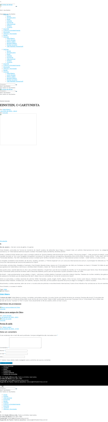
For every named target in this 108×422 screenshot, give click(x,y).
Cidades (9, 21)
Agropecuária (11, 17)
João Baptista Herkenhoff (15, 46)
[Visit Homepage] (6, 4)
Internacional (11, 24)
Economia (10, 22)
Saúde (5, 35)
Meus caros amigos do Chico (11, 312)
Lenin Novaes (11, 40)
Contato (5, 367)
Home (2, 101)
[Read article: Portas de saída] (54, 319)
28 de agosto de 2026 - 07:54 (9, 329)
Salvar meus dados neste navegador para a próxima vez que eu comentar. (26, 360)
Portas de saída (6, 324)
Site (1, 357)
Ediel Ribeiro (11, 38)
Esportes (6, 29)
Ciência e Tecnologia (10, 33)
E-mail (2, 353)
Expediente (7, 371)
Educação (6, 32)
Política (9, 25)
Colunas (6, 37)
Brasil (8, 19)
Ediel (5, 289)
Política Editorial (8, 372)
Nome (2, 350)
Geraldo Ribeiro (12, 43)
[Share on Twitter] (0, 244)
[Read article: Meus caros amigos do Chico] (54, 307)
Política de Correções (10, 374)
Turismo (9, 27)
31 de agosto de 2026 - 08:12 (9, 317)
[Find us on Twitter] (0, 2)
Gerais (9, 16)
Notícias (6, 14)
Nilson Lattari (11, 41)
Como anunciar (8, 366)
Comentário (4, 347)
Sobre (5, 369)
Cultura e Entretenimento (11, 30)
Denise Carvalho (12, 45)
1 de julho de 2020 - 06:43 (8, 111)
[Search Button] (16, 6)
